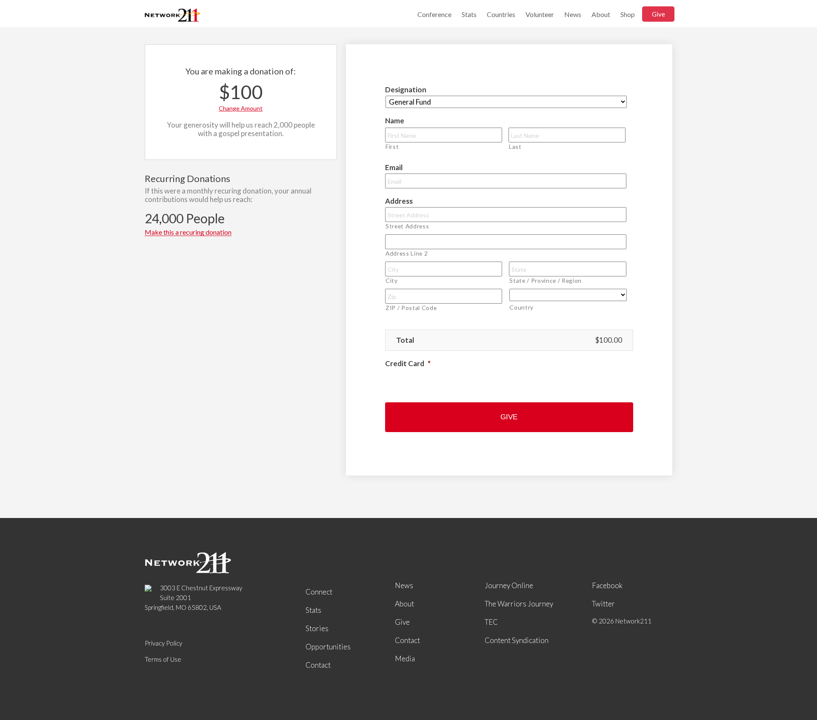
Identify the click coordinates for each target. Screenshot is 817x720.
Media (405, 658)
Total (405, 340)
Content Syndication (516, 640)
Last (515, 146)
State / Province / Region (545, 280)
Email (394, 167)
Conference (434, 14)
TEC (491, 622)
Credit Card (408, 363)
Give (658, 14)
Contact (318, 664)
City (392, 280)
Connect (319, 591)
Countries (501, 14)
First (392, 146)
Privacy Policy (163, 643)
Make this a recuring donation (188, 232)
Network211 (172, 16)
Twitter (603, 603)
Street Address (407, 226)
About (600, 14)
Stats (469, 14)
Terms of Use (163, 659)
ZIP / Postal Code (411, 307)
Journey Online (509, 585)
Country (521, 307)
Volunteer (540, 14)
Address (399, 200)
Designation (405, 89)
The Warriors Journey (519, 603)
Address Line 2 (407, 253)
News (572, 14)
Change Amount (241, 108)
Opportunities (328, 646)
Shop (627, 14)
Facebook (607, 585)
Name (394, 120)
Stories (317, 628)
